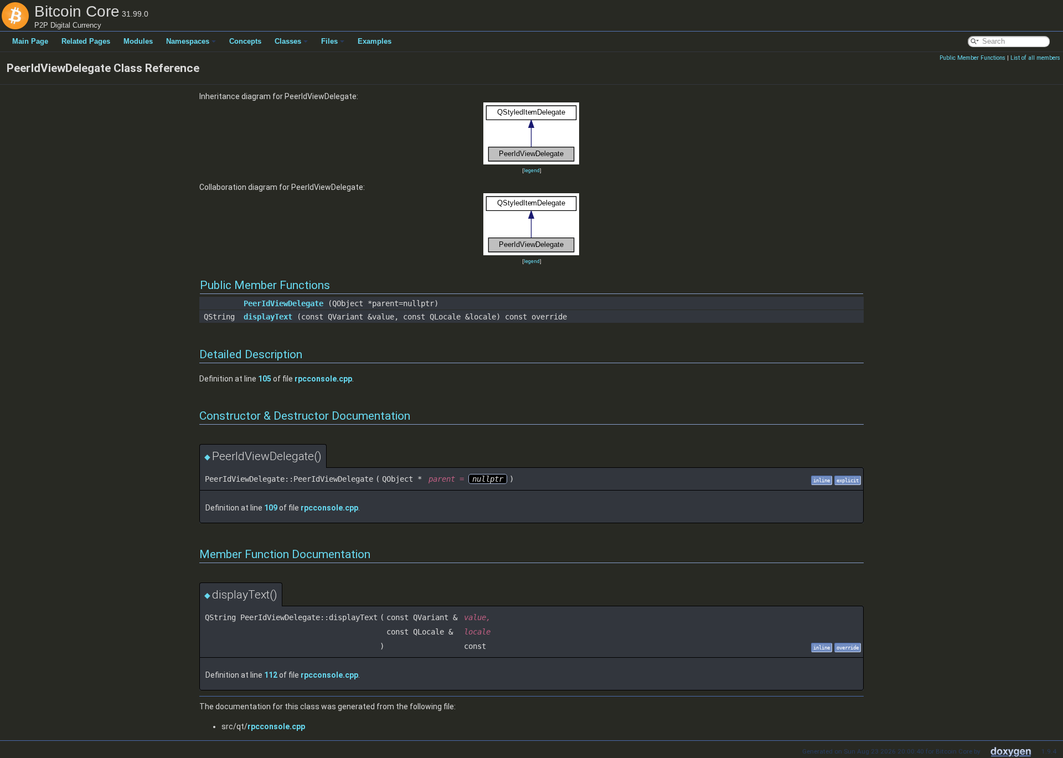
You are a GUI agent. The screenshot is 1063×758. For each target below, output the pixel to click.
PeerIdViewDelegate (283, 303)
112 (270, 675)
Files (329, 41)
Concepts (245, 41)
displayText (268, 316)
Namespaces (187, 41)
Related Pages (85, 41)
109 (270, 507)
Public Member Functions (972, 57)
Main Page (30, 41)
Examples (374, 41)
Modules (138, 41)
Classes (288, 41)
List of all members (1035, 57)
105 (264, 378)
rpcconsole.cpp (323, 378)
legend (532, 170)
